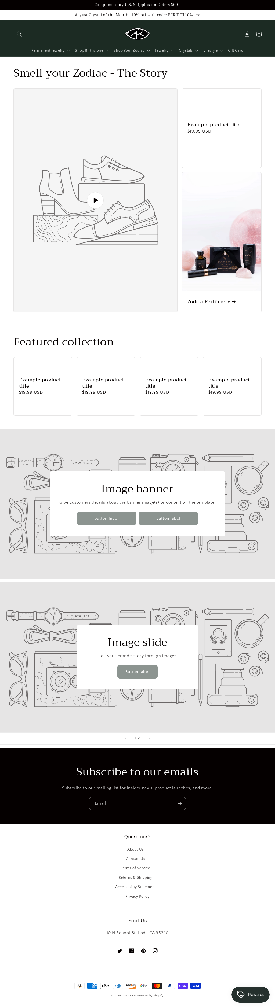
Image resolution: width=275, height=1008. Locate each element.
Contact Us (135, 859)
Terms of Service (135, 868)
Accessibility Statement (135, 887)
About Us (135, 849)
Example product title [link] (214, 125)
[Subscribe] (180, 803)
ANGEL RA (129, 995)
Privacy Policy (137, 897)
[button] (19, 34)
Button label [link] (107, 518)
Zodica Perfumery (208, 302)
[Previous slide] (126, 738)
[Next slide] (149, 738)
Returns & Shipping (136, 877)
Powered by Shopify (150, 995)
